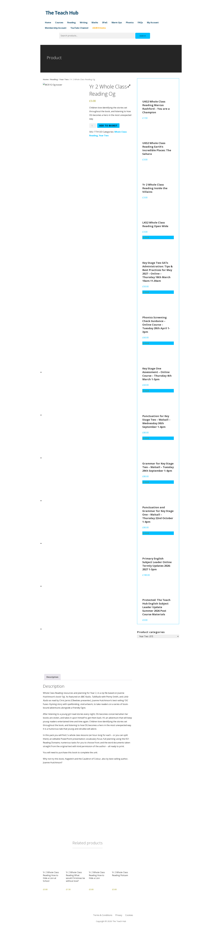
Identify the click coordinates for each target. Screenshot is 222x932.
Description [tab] (52, 677)
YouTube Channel (79, 27)
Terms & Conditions (102, 915)
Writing (83, 22)
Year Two (64, 79)
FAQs (140, 22)
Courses (59, 22)
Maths (95, 22)
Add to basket (108, 125)
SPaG (104, 22)
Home (48, 22)
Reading (71, 22)
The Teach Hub (61, 12)
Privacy (118, 915)
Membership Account (55, 27)
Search (143, 36)
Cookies (129, 915)
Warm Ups (117, 22)
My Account (153, 22)
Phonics (130, 22)
